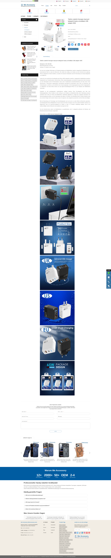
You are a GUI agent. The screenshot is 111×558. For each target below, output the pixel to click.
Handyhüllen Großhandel (45, 556)
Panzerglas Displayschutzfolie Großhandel (56, 556)
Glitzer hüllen (29, 86)
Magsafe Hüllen (30, 84)
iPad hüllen (66, 547)
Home (42, 5)
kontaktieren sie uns (73, 49)
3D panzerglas (33, 96)
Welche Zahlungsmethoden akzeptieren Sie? (35, 498)
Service (55, 5)
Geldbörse (29, 88)
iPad (30, 94)
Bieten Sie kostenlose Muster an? (33, 509)
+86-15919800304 (31, 530)
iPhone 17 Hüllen (24, 80)
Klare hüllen (29, 90)
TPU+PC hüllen (62, 545)
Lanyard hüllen (68, 543)
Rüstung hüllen (24, 92)
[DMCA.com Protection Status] (35, 1)
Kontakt (64, 5)
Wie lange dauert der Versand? (32, 502)
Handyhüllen (26, 22)
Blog (60, 5)
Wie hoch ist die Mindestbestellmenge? (34, 495)
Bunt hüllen (67, 545)
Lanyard (29, 92)
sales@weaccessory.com (28, 532)
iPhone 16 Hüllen (24, 82)
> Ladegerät (35, 16)
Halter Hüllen (23, 84)
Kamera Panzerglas (24, 98)
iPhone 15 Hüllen (32, 82)
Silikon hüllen (23, 86)
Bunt (22, 94)
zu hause (23, 16)
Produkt (47, 5)
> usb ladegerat (43, 16)
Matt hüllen (35, 86)
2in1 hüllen (26, 94)
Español (81, 1)
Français (67, 1)
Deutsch (74, 1)
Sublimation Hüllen (69, 539)
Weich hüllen (23, 90)
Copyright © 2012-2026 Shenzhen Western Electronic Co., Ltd (30, 556)
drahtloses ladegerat (28, 31)
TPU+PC (33, 92)
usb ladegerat (26, 29)
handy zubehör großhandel (71, 556)
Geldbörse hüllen (62, 539)
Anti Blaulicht (34, 100)
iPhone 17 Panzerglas (33, 80)
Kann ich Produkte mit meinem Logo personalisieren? (38, 505)
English (59, 1)
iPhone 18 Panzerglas (33, 78)
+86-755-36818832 (25, 528)
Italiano (88, 1)
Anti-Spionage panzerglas (26, 100)
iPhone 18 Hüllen (24, 78)
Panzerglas (26, 25)
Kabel (25, 36)
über (51, 5)
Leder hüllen (23, 88)
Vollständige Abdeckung (25, 96)
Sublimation (34, 88)
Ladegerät (26, 27)
